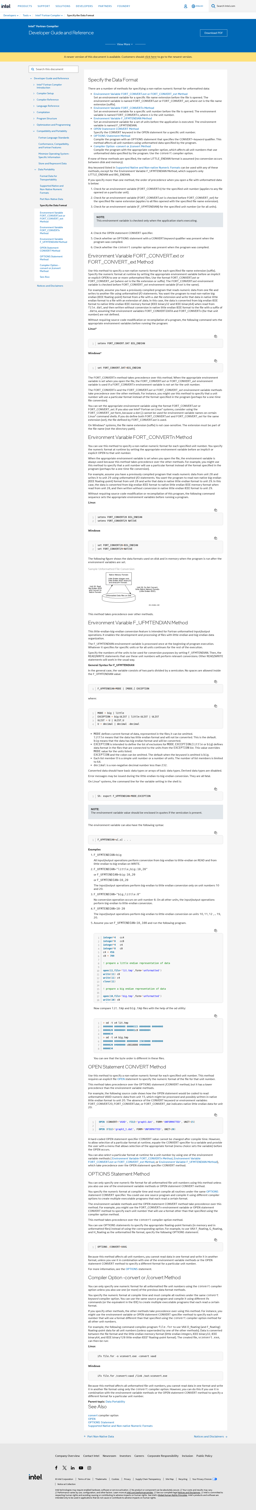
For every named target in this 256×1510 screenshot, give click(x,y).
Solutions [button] (63, 6)
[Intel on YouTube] (81, 1468)
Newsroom (109, 1456)
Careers (139, 1456)
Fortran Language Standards (53, 137)
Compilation (43, 112)
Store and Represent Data (52, 163)
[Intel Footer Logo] (36, 1476)
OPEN (121, 1079)
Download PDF (213, 33)
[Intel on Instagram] (89, 1468)
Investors (125, 1456)
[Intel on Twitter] (64, 1468)
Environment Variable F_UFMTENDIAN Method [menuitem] (53, 240)
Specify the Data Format (53, 205)
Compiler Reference (48, 99)
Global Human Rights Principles (172, 1495)
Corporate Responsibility (163, 1456)
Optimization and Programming (54, 124)
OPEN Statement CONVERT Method (116, 129)
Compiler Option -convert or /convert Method (122, 146)
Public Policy (204, 1456)
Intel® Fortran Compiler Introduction (49, 86)
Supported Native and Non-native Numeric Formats (148, 167)
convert (93, 1415)
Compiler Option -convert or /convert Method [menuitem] (50, 268)
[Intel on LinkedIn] (73, 1468)
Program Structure (47, 118)
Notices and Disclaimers (50, 285)
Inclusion (187, 1456)
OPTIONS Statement (101, 1422)
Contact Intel (91, 1456)
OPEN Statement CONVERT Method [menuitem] (50, 249)
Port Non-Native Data (51, 199)
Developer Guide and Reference (51, 78)
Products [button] (25, 6)
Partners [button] (105, 6)
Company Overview (67, 1456)
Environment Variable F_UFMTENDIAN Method (123, 118)
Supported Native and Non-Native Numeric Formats (51, 189)
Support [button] (44, 6)
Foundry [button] (123, 6)
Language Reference (48, 105)
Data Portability (46, 169)
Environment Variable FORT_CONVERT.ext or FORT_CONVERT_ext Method (141, 94)
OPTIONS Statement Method (112, 136)
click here (151, 57)
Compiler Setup (45, 93)
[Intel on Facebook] (56, 1468)
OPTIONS (212, 1191)
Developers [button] (84, 6)
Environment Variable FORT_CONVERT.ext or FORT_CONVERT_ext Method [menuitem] (52, 217)
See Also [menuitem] (44, 276)
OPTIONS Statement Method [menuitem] (51, 258)
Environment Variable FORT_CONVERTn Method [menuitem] (51, 230)
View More (123, 44)
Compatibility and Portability (52, 131)
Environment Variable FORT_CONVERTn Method (124, 108)
